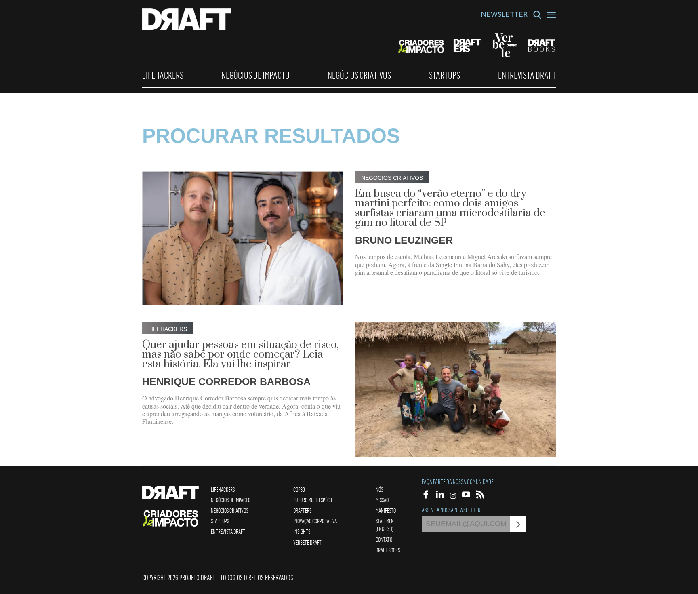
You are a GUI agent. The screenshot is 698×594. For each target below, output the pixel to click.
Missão (382, 499)
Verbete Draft (307, 542)
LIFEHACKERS (162, 75)
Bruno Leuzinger (404, 240)
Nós (379, 489)
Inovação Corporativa (315, 520)
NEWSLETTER (504, 15)
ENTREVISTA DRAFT (527, 75)
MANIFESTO (386, 510)
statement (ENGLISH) (386, 524)
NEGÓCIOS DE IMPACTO (255, 75)
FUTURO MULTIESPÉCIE (313, 499)
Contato (384, 539)
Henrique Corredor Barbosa (226, 381)
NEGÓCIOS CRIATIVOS (359, 75)
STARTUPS (444, 75)
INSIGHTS (301, 531)
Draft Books (388, 550)
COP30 (299, 489)
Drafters (302, 510)
